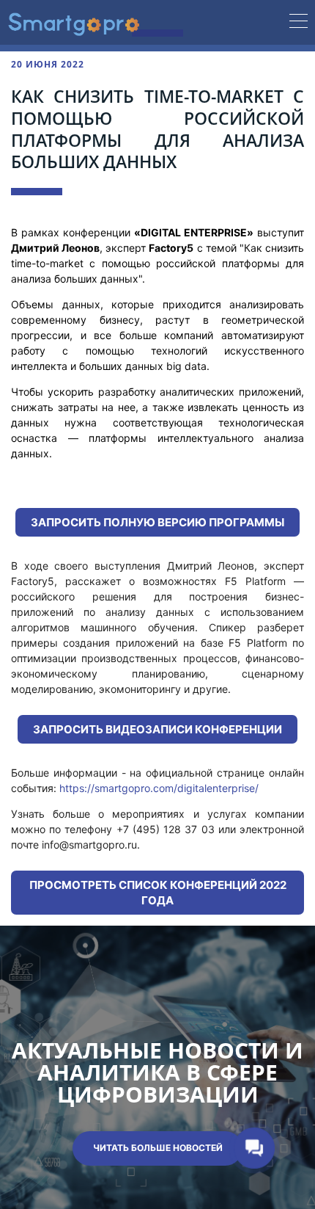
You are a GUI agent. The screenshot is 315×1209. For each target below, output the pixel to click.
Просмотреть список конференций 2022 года (157, 892)
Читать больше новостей (158, 1147)
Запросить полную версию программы (157, 522)
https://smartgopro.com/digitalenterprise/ (159, 788)
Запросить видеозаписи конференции (157, 729)
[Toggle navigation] (298, 22)
